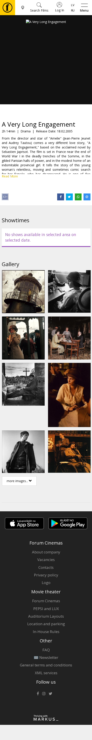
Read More (10, 176)
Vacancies (46, 559)
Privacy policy (46, 575)
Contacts (46, 567)
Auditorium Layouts (46, 616)
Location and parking (46, 623)
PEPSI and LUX (46, 608)
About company (46, 552)
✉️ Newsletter (46, 657)
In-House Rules (46, 631)
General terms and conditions (46, 665)
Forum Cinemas (46, 600)
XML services (46, 672)
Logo (46, 582)
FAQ (46, 649)
